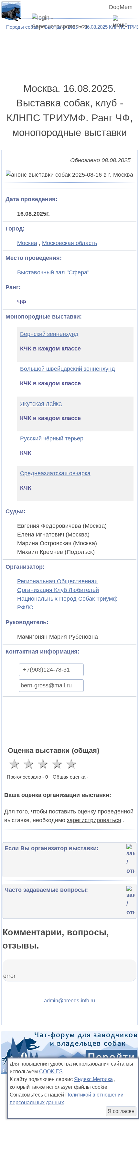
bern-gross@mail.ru (46, 685)
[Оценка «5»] (71, 763)
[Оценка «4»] (56, 763)
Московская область (69, 243)
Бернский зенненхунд (49, 334)
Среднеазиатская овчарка (55, 473)
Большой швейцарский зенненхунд (67, 369)
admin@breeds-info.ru (69, 1000)
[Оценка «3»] (42, 763)
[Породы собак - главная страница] (11, 11)
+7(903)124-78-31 (46, 669)
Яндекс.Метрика (93, 1079)
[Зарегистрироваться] (67, 22)
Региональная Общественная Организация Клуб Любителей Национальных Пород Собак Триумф (67, 590)
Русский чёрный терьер (51, 438)
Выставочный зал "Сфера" (53, 272)
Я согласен (121, 1111)
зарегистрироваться (94, 820)
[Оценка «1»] (14, 763)
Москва (27, 243)
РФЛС (25, 607)
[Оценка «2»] (28, 763)
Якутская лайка (41, 403)
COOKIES (51, 1071)
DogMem (121, 7)
